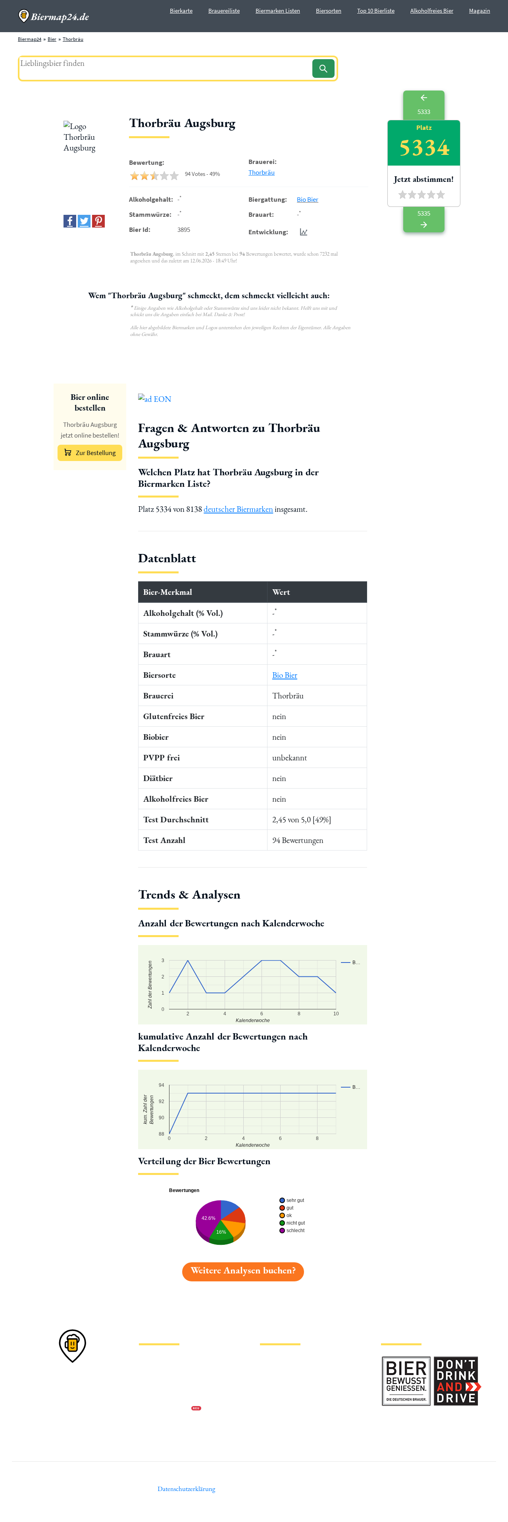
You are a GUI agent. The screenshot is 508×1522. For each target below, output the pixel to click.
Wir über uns (152, 1396)
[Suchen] (323, 68)
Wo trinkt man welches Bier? (290, 1434)
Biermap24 (29, 39)
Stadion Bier (273, 1396)
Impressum (151, 1371)
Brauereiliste (224, 10)
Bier (52, 39)
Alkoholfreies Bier (431, 10)
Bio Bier (307, 199)
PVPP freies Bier (277, 1409)
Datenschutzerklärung (163, 1384)
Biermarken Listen (278, 10)
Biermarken (272, 1384)
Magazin (479, 10)
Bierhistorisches (277, 1422)
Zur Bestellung (96, 452)
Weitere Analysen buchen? (243, 1270)
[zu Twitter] (84, 221)
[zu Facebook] (70, 221)
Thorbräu (73, 39)
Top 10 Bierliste (375, 10)
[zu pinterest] (98, 221)
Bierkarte (181, 10)
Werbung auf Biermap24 (165, 1409)
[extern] (406, 1361)
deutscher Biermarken (238, 508)
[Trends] (302, 231)
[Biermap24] (53, 16)
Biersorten (328, 10)
